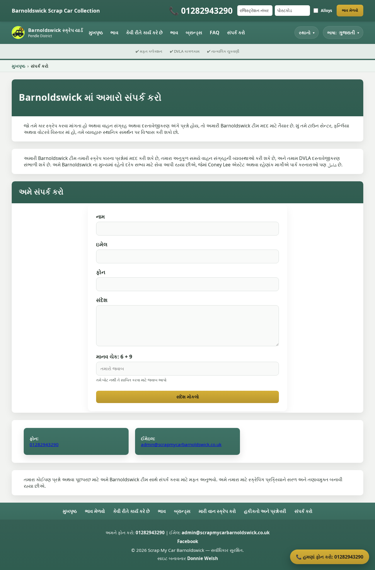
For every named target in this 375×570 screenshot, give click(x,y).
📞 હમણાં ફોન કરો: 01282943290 (329, 557)
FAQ (214, 32)
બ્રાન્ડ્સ (194, 32)
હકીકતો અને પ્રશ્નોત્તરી (265, 511)
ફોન (100, 272)
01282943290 (44, 444)
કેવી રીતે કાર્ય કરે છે (144, 32)
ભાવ (114, 32)
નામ (100, 216)
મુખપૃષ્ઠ (96, 32)
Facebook (187, 541)
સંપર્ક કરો (236, 32)
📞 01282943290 (201, 10)
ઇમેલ (102, 244)
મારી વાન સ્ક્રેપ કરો (217, 511)
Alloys (326, 10)
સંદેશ (102, 299)
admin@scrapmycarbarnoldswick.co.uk (181, 444)
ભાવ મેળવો (350, 10)
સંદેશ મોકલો (187, 396)
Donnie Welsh (202, 558)
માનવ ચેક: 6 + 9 (114, 356)
